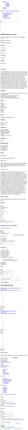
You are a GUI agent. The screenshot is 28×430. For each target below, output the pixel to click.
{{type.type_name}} (5, 253)
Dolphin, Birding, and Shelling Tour (8, 313)
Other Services (6, 373)
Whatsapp (5, 387)
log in (6, 221)
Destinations (5, 15)
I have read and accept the (13, 419)
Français (7, 6)
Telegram (5, 388)
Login (4, 7)
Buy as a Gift (3, 236)
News (4, 370)
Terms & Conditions (7, 380)
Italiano (4, 1)
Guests (2, 243)
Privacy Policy (6, 381)
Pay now (5, 260)
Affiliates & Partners (7, 379)
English (7, 2)
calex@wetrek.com (4, 365)
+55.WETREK (4, 361)
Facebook (5, 392)
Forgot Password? (12, 403)
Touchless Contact (7, 17)
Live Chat (5, 378)
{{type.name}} (4, 238)
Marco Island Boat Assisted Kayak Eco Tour (10, 290)
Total (4, 259)
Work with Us (6, 372)
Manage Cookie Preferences (6, 428)
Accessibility (5, 383)
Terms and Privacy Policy (18, 419)
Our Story (5, 369)
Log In (12, 426)
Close (2, 282)
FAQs (4, 371)
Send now (6, 282)
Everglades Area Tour (5, 225)
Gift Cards (5, 16)
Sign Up (5, 8)
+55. (1, 363)
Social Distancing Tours (8, 13)
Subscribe (15, 357)
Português (8, 5)
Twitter (4, 391)
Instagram (5, 389)
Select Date (3, 232)
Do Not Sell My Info (17, 428)
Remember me (5, 403)
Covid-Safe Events (7, 14)
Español (7, 3)
